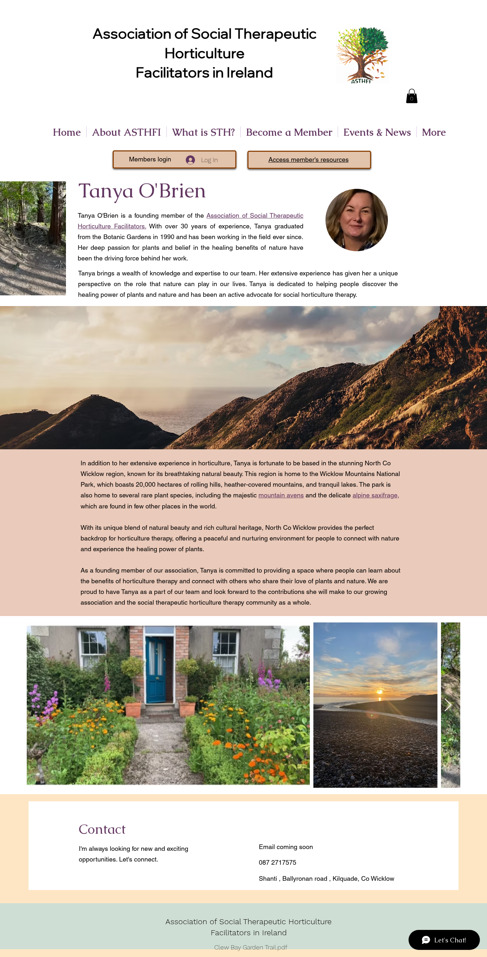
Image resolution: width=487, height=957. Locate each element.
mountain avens (281, 495)
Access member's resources (308, 159)
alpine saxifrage (375, 495)
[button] (412, 96)
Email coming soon (286, 846)
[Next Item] (448, 705)
